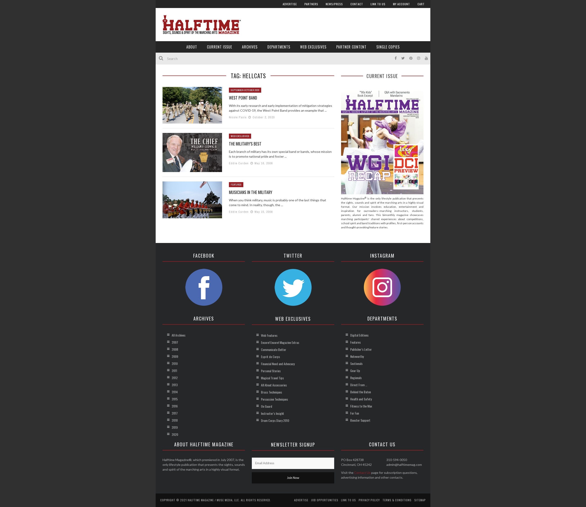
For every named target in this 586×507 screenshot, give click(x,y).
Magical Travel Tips (272, 377)
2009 (175, 356)
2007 (175, 342)
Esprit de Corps (270, 356)
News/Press (334, 4)
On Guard (266, 406)
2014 (175, 391)
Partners (311, 4)
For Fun (354, 413)
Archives (250, 47)
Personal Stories (271, 370)
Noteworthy (357, 356)
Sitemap (420, 500)
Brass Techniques (271, 392)
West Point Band (243, 98)
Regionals (356, 377)
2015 (175, 398)
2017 (175, 413)
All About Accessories (274, 385)
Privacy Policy (369, 500)
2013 (175, 384)
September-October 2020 (245, 90)
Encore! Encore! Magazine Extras (280, 342)
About (191, 47)
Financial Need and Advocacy (278, 363)
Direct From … (358, 384)
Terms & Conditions (397, 500)
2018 (175, 420)
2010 (175, 363)
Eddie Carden (239, 163)
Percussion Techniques (274, 399)
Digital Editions (359, 335)
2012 (175, 377)
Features (236, 184)
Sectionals (356, 363)
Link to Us (378, 4)
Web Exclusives (313, 47)
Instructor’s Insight (272, 413)
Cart (421, 4)
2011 (174, 370)
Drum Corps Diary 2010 (275, 420)
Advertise (290, 4)
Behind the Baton (360, 391)
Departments (278, 47)
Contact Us (362, 473)
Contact (356, 4)
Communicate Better (273, 349)
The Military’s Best (245, 144)
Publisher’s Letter (361, 349)
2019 (175, 427)
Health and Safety (361, 398)
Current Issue (219, 47)
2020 (175, 434)
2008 (175, 349)
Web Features (269, 335)
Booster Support (360, 420)
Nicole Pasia (238, 117)
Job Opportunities (324, 500)
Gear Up (355, 370)
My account (401, 4)
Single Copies (388, 47)
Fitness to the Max (361, 406)
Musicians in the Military (250, 192)
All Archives (178, 335)
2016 (175, 406)
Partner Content (351, 47)
